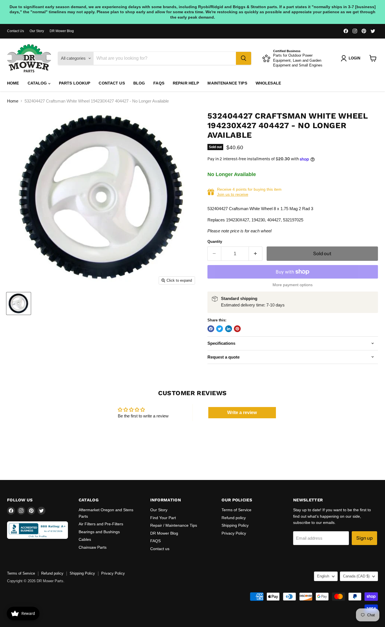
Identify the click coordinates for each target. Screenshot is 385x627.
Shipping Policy (235, 525)
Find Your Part (163, 517)
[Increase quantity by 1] (256, 253)
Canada (356, 576)
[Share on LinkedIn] (228, 328)
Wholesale (268, 83)
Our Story (37, 31)
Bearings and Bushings (99, 532)
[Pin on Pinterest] (237, 328)
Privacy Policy (234, 533)
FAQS (158, 83)
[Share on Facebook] (210, 328)
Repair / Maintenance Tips (173, 525)
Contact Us (15, 31)
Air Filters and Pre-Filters (101, 524)
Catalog (38, 83)
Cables (85, 539)
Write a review (242, 412)
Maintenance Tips (227, 83)
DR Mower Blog (62, 31)
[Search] (243, 58)
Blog (139, 83)
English (323, 576)
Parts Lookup (74, 83)
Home (13, 83)
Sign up (364, 538)
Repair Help (186, 83)
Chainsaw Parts (93, 547)
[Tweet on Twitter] (219, 328)
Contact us (112, 83)
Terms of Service (236, 510)
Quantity (214, 241)
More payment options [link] (293, 285)
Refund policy (234, 517)
